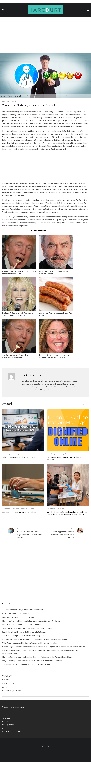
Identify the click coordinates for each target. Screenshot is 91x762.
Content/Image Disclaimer (12, 691)
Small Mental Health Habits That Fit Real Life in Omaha (24, 632)
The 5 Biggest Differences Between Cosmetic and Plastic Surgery (62, 533)
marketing (17, 131)
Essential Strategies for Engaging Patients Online (22, 512)
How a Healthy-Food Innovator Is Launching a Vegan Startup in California (31, 621)
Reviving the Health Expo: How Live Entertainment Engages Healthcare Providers (34, 639)
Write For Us (7, 676)
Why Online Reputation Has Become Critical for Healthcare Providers (29, 643)
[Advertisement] (45, 34)
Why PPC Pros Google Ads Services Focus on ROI (22, 457)
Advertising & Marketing (10, 101)
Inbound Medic (25, 120)
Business (68, 454)
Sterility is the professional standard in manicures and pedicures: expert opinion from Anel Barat (67, 513)
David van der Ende (32, 375)
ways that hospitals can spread (61, 140)
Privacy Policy (8, 683)
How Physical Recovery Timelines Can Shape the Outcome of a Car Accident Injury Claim (37, 657)
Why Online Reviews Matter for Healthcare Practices (64, 458)
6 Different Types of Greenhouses (15, 613)
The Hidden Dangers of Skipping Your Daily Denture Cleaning (26, 664)
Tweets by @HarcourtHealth (13, 707)
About (4, 687)
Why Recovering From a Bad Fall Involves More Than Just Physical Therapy (32, 661)
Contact (5, 679)
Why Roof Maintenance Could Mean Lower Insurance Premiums (27, 628)
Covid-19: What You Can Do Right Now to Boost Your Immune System (30, 533)
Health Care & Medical (27, 509)
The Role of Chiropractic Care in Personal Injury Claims (24, 635)
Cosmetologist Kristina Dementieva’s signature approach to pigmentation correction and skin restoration (43, 646)
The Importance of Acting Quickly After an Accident (22, 610)
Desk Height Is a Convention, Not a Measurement (21, 624)
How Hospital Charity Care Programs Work (19, 617)
